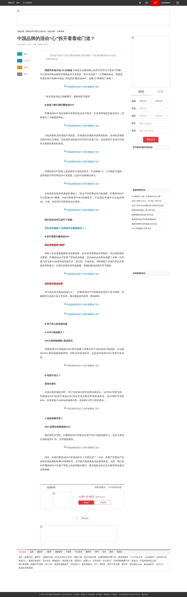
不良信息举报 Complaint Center (129, 594)
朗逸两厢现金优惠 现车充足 (143, 215)
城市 (134, 116)
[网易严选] (131, 2)
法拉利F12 (75, 564)
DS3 (96, 564)
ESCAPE (49, 564)
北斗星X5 (107, 561)
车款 (134, 108)
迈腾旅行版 (48, 557)
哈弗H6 (51, 487)
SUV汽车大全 (136, 557)
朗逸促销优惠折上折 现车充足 (143, 210)
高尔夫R (46, 561)
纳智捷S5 (56, 561)
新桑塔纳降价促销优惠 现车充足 (144, 224)
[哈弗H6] (62, 499)
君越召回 (29, 557)
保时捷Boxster (136, 564)
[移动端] (112, 2)
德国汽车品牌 (37, 564)
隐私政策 (107, 594)
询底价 (86, 503)
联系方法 (84, 594)
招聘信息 (92, 594)
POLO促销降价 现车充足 (141, 228)
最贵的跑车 (123, 557)
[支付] (141, 2)
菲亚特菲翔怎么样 (148, 561)
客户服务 (99, 594)
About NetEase (67, 594)
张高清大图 (114, 487)
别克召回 (97, 561)
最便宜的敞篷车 (61, 564)
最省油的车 (149, 564)
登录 (155, 3)
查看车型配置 (100, 487)
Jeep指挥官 (149, 557)
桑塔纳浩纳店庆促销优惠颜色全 (144, 219)
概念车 (125, 564)
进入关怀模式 (27, 3)
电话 (134, 130)
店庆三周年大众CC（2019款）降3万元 (147, 201)
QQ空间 (27, 61)
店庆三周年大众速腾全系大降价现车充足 (148, 206)
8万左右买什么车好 (63, 557)
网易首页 (11, 3)
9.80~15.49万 (87, 496)
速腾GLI (87, 561)
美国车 (102, 564)
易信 (25, 54)
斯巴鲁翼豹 (24, 564)
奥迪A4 (134, 561)
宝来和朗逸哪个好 (121, 561)
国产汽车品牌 (113, 564)
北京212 (159, 564)
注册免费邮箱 (165, 3)
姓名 (134, 123)
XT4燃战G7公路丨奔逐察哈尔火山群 (146, 196)
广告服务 (114, 594)
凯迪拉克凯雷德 (26, 568)
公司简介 (77, 594)
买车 (21, 557)
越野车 (38, 557)
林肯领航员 (87, 564)
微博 (25, 67)
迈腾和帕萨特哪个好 (107, 557)
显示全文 (84, 518)
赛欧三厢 (78, 557)
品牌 (134, 101)
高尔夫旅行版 (90, 557)
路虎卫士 (23, 561)
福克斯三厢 (67, 561)
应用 (17, 3)
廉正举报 (145, 594)
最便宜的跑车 (35, 561)
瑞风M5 (77, 561)
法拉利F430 (161, 557)
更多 (25, 74)
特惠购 (103, 503)
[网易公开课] (121, 2)
